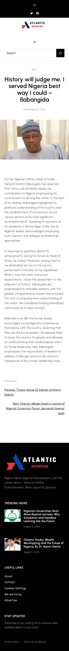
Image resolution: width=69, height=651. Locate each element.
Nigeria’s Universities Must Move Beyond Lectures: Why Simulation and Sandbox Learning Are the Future (42, 516)
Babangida (10, 381)
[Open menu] (34, 5)
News (34, 69)
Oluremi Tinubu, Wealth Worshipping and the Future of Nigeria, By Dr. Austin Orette (44, 543)
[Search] (60, 53)
